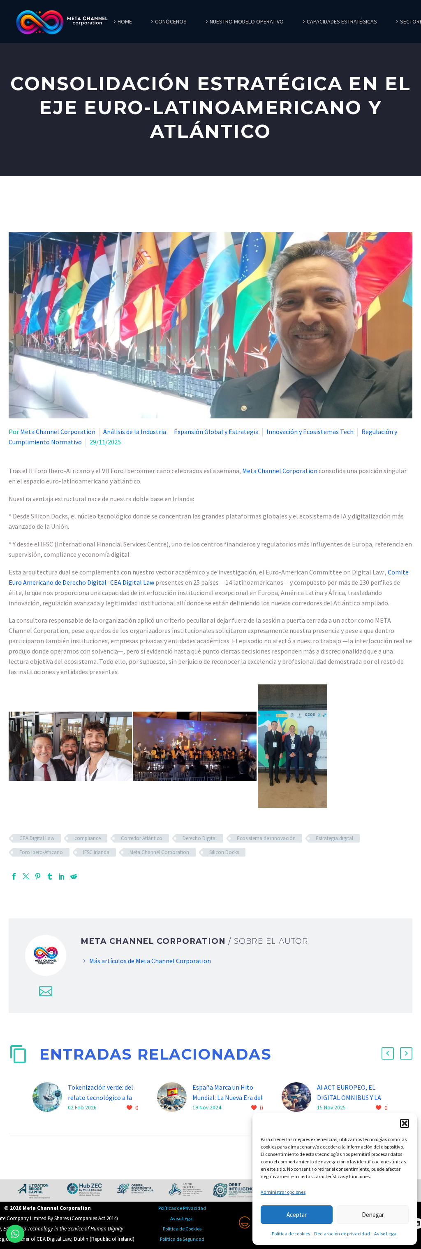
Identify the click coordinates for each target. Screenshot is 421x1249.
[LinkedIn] (61, 876)
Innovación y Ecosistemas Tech (310, 431)
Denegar (373, 1215)
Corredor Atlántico (141, 838)
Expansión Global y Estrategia (216, 431)
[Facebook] (14, 876)
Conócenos (171, 21)
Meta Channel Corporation (57, 431)
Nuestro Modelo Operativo (247, 21)
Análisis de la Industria (134, 431)
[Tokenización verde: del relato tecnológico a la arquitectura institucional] (50, 1097)
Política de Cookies (182, 1229)
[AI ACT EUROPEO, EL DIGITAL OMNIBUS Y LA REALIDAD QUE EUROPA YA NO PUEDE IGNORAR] (299, 1097)
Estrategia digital (334, 838)
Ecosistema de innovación (266, 838)
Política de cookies (291, 1233)
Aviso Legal (386, 1233)
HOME (125, 21)
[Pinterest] (38, 876)
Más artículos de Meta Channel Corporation (150, 961)
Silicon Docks (224, 852)
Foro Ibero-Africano (41, 852)
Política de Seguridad (182, 1239)
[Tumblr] (49, 876)
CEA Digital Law (36, 838)
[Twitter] (26, 876)
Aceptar (297, 1215)
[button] (404, 1123)
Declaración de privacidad (342, 1233)
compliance (87, 838)
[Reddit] (73, 876)
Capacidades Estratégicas (342, 21)
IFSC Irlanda (96, 852)
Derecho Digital (200, 838)
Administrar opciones (283, 1192)
